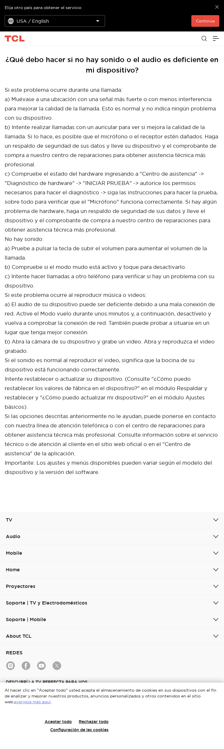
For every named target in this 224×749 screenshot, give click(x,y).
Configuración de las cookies (79, 729)
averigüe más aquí (32, 701)
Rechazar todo (93, 721)
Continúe (205, 21)
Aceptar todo (58, 721)
